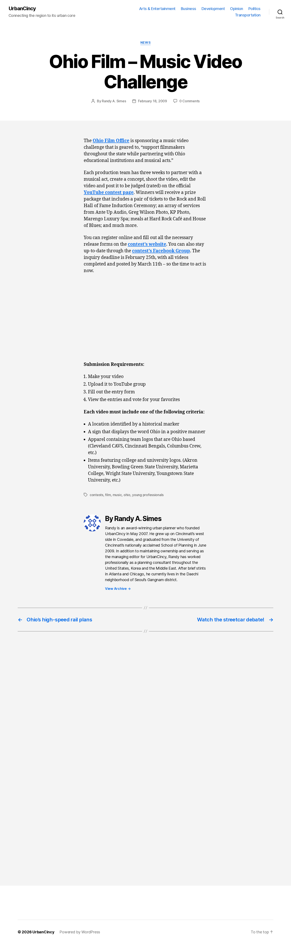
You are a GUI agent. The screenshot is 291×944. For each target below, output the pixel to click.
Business (188, 8)
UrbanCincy (22, 8)
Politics (254, 8)
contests (96, 495)
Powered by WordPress (79, 932)
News (145, 43)
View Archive (118, 588)
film (108, 495)
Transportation (248, 15)
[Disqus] (145, 706)
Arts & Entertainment (157, 8)
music (117, 495)
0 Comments (189, 101)
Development (213, 8)
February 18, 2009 (152, 101)
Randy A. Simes (114, 101)
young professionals (148, 495)
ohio (127, 495)
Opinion (236, 8)
